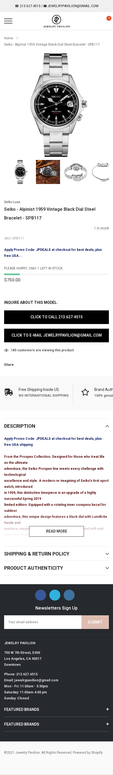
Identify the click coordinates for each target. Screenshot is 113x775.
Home (8, 38)
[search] (22, 21)
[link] (20, 172)
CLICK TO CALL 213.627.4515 (56, 317)
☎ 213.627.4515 (28, 6)
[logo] (56, 21)
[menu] (8, 21)
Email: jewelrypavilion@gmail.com (31, 680)
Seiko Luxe (12, 202)
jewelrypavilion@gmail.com (72, 6)
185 (13, 350)
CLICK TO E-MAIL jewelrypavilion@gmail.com (57, 335)
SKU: (7, 238)
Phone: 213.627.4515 (21, 674)
